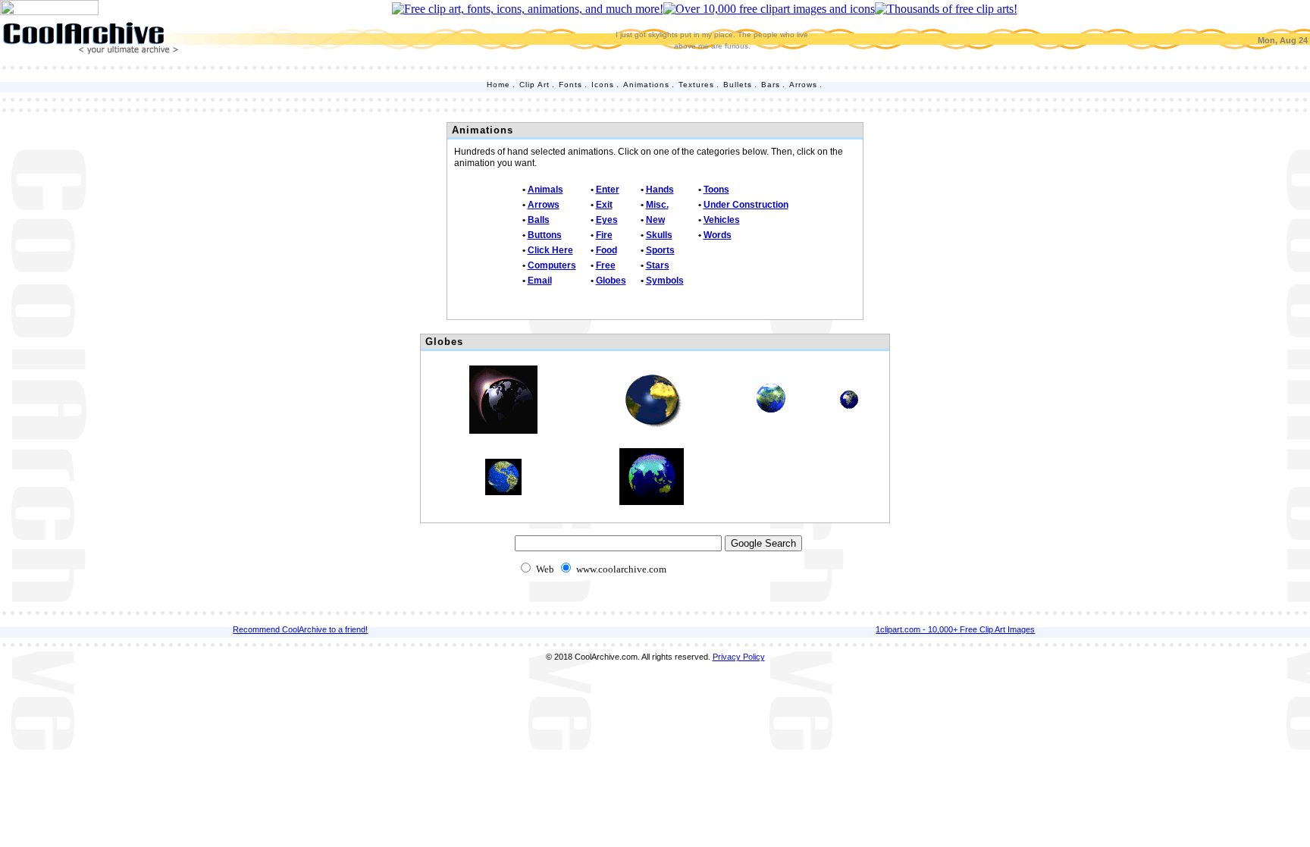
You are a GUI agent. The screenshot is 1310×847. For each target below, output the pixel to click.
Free (606, 265)
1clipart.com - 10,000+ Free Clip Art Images (955, 629)
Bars (770, 84)
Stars (657, 265)
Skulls (659, 235)
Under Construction (746, 204)
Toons (716, 189)
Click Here (550, 250)
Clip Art (534, 84)
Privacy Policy (739, 656)
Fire (604, 235)
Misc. (657, 204)
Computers (552, 265)
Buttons (545, 235)
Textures (696, 84)
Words (718, 235)
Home (498, 84)
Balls (539, 220)
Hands (660, 189)
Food (606, 250)
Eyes (607, 220)
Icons (602, 84)
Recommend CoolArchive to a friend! (300, 629)
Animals (545, 189)
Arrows (803, 84)
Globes (611, 280)
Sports (660, 250)
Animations (646, 84)
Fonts (570, 84)
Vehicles (722, 220)
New (655, 220)
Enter (607, 189)
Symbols (665, 280)
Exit (604, 204)
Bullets (737, 84)
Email (540, 280)
